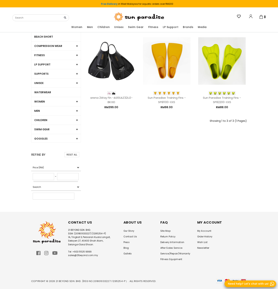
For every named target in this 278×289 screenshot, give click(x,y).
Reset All (72, 154)
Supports (41, 74)
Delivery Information (172, 242)
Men (37, 111)
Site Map (165, 230)
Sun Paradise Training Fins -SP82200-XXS (222, 100)
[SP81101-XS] (155, 93)
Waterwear (42, 92)
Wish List (202, 242)
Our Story (128, 230)
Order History (205, 236)
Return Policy (168, 236)
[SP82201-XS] (211, 93)
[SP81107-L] (169, 93)
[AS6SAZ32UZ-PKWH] (109, 93)
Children (40, 120)
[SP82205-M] (220, 93)
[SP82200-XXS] (233, 93)
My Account (204, 230)
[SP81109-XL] (173, 93)
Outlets (127, 253)
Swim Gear (42, 129)
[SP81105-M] (164, 93)
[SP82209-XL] (229, 93)
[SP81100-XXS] (178, 93)
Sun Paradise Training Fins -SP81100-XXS (167, 100)
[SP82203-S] (215, 93)
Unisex (39, 83)
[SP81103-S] (160, 93)
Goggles (41, 139)
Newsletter (203, 247)
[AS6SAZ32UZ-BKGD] (114, 93)
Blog (126, 247)
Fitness (39, 55)
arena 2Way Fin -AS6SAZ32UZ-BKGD (111, 100)
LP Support (42, 64)
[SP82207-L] (224, 93)
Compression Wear (48, 46)
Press (126, 242)
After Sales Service (171, 247)
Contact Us (130, 236)
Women (39, 101)
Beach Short (43, 37)
